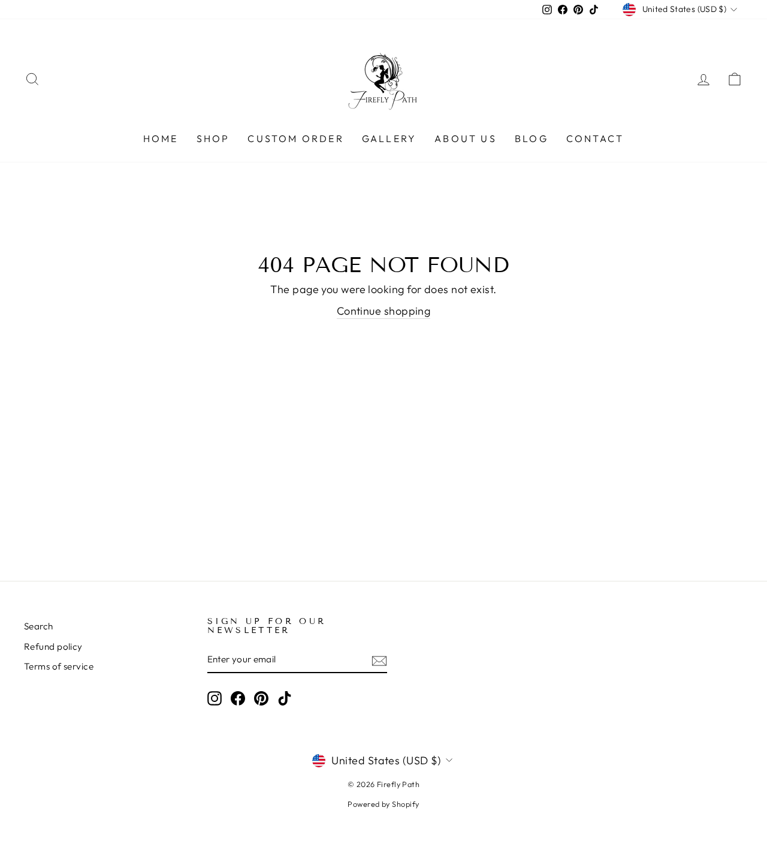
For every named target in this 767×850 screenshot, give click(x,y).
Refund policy (53, 646)
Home (161, 138)
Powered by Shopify (383, 804)
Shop (213, 138)
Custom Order (295, 138)
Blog (531, 138)
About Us (465, 138)
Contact (595, 138)
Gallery (389, 138)
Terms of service (58, 666)
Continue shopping (384, 311)
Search (38, 626)
